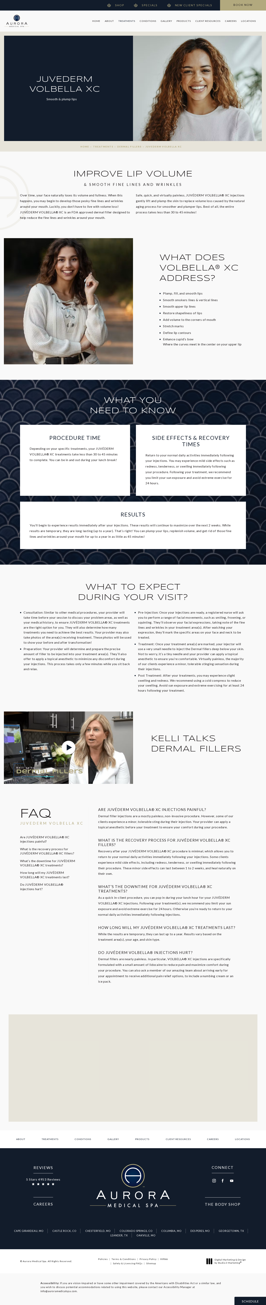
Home (84, 146)
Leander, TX (119, 1235)
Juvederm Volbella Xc (163, 146)
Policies (103, 1259)
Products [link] (184, 21)
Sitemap (151, 1263)
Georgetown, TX (231, 1230)
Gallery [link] (166, 21)
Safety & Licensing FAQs (128, 1263)
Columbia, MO (171, 1230)
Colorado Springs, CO (136, 1230)
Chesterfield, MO (98, 1230)
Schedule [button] (250, 1301)
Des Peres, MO (200, 1230)
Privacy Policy (148, 1259)
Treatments (103, 146)
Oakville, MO (146, 1235)
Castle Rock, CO (64, 1230)
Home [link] (96, 21)
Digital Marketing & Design (230, 1261)
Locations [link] (248, 21)
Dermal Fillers (129, 146)
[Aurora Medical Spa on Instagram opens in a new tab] (213, 1180)
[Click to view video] (68, 747)
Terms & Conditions (124, 1259)
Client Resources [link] (207, 21)
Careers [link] (231, 21)
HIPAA (164, 1259)
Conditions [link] (148, 21)
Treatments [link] (126, 21)
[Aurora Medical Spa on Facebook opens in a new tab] (222, 1180)
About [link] (109, 21)
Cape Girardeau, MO (29, 1230)
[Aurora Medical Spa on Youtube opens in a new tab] (231, 1180)
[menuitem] (96, 21)
